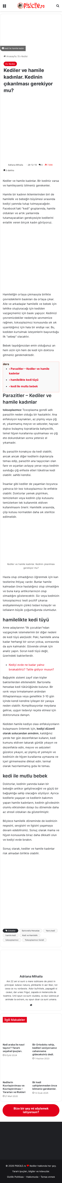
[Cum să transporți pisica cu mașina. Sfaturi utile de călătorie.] (16, 1033)
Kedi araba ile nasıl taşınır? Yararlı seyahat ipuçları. (13, 1048)
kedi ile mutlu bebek (24, 386)
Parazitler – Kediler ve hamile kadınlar (29, 371)
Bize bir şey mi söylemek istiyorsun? (31, 1110)
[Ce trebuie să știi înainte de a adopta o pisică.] (45, 1071)
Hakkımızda (32, 1176)
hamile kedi (11, 935)
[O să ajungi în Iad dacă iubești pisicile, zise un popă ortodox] (45, 1033)
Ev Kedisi (23, 56)
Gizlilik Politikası (15, 1176)
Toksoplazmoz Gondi (34, 940)
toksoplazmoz (12, 940)
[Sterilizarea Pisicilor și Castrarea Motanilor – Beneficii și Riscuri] (16, 1071)
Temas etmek (48, 1176)
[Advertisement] (31, 128)
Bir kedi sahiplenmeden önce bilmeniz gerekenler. (44, 1085)
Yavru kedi (50, 930)
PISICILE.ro (21, 1165)
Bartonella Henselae (30, 930)
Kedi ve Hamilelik (30, 935)
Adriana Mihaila (15, 165)
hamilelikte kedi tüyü (24, 379)
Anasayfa (11, 56)
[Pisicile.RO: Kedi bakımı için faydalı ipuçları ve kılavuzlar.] (31, 5)
